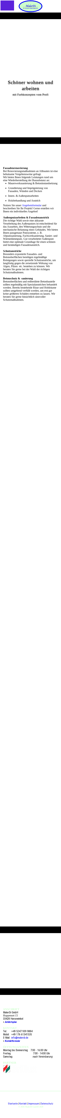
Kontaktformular (12, 1041)
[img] (30, 6)
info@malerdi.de (19, 1037)
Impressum (33, 1103)
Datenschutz (47, 1103)
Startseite (13, 1103)
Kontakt (23, 1103)
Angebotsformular (32, 205)
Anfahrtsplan (11, 1022)
